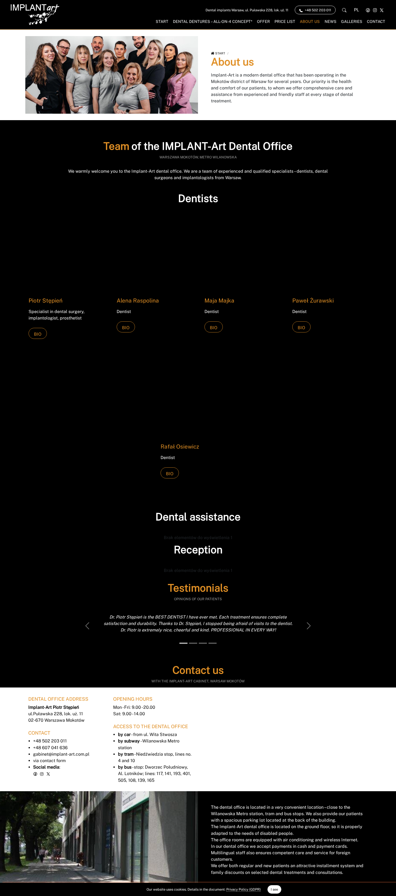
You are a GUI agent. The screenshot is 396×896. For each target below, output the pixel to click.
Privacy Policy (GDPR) (243, 889)
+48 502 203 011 (50, 741)
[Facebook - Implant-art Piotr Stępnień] (368, 9)
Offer (263, 21)
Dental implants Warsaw (247, 10)
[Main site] (35, 14)
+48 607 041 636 (50, 747)
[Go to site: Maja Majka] (241, 253)
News (330, 21)
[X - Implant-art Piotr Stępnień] (381, 9)
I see (274, 889)
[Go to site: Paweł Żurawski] (329, 253)
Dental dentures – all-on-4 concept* (212, 21)
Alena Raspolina (138, 300)
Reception (198, 550)
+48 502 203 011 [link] (317, 10)
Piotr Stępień (45, 300)
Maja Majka (219, 300)
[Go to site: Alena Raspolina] (154, 253)
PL (356, 9)
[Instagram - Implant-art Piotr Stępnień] (375, 9)
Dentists (198, 198)
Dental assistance (198, 517)
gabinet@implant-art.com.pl (61, 754)
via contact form (49, 760)
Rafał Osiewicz (180, 446)
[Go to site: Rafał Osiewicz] (198, 399)
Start (162, 21)
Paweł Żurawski (313, 300)
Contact (376, 21)
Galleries (351, 21)
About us (310, 21)
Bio (37, 334)
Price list (285, 21)
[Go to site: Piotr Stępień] (66, 253)
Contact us (198, 670)
